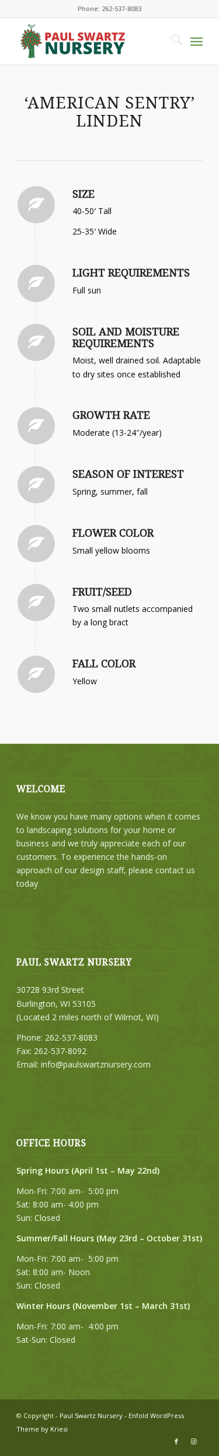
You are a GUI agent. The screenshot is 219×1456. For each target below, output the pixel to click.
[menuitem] (170, 41)
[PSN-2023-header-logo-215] (90, 41)
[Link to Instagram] (194, 1441)
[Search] (170, 41)
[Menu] (196, 41)
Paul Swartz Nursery (91, 1415)
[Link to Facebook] (176, 1441)
